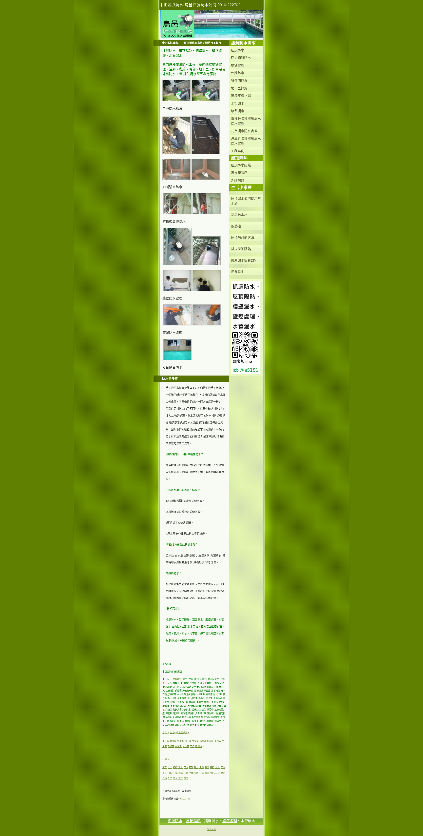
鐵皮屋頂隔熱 (241, 249)
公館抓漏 (174, 679)
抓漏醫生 (237, 272)
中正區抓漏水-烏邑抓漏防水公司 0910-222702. (200, 5)
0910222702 (184, 798)
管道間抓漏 (239, 80)
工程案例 (237, 151)
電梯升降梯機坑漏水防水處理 (246, 121)
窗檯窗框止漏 (241, 96)
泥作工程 (211, 829)
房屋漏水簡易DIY (243, 260)
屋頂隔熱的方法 (242, 237)
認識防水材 (239, 215)
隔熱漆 (236, 226)
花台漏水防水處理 (244, 131)
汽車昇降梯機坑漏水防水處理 (246, 141)
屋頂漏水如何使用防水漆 (246, 201)
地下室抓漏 (239, 88)
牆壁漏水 (237, 111)
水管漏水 (237, 103)
